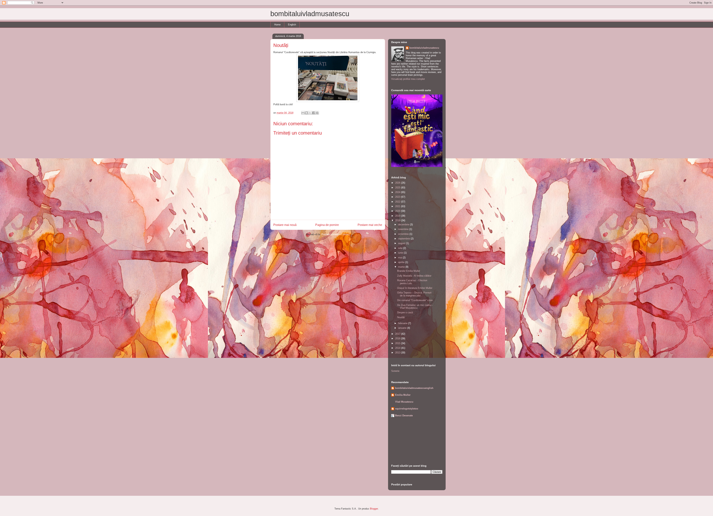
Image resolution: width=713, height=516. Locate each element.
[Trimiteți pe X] (310, 113)
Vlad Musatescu (404, 401)
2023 (398, 196)
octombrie (403, 234)
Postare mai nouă (285, 224)
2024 (398, 192)
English (292, 24)
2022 (398, 201)
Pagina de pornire (327, 224)
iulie (400, 248)
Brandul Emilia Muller (408, 271)
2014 (398, 348)
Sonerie (395, 371)
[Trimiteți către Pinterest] (317, 113)
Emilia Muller (403, 394)
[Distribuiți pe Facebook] (313, 113)
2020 (398, 211)
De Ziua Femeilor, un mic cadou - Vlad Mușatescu (415, 306)
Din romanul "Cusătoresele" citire (415, 300)
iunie (401, 252)
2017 (398, 333)
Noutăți (401, 317)
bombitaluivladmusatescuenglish (414, 388)
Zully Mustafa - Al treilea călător (414, 275)
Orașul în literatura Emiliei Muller (414, 288)
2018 (398, 220)
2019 (398, 215)
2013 (398, 352)
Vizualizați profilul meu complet (408, 79)
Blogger (374, 508)
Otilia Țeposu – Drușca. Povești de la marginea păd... (414, 294)
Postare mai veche (370, 224)
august (402, 243)
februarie (403, 323)
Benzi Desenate (404, 415)
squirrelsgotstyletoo (406, 408)
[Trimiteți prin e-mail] (303, 113)
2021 (398, 206)
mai (400, 257)
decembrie (404, 224)
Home (277, 24)
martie (402, 266)
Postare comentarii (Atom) (335, 234)
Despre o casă (405, 312)
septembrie (404, 238)
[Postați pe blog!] (306, 113)
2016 (398, 338)
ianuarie (402, 327)
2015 (398, 343)
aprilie (401, 262)
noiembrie (403, 229)
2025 (398, 187)
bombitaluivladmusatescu (309, 14)
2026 (398, 182)
